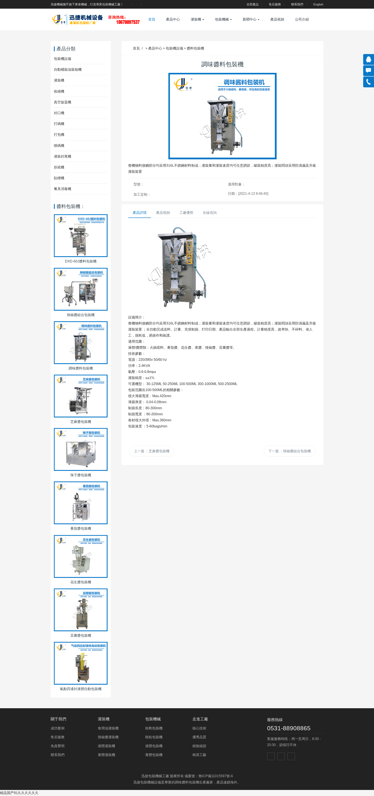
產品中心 (173, 19)
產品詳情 (140, 212)
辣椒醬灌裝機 (108, 737)
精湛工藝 (199, 755)
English (318, 4)
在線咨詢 (210, 212)
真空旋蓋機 (62, 102)
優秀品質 (199, 737)
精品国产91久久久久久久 (19, 793)
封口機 (59, 113)
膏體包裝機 (154, 755)
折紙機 (59, 167)
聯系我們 (297, 4)
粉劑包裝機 (154, 728)
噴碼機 (59, 145)
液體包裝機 (154, 746)
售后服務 (275, 4)
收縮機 (59, 91)
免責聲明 (57, 746)
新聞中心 (250, 19)
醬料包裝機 (195, 48)
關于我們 (58, 719)
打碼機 (59, 124)
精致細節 (199, 746)
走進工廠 (200, 719)
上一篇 (151, 451)
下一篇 (289, 451)
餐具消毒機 (62, 189)
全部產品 (253, 4)
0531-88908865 (289, 728)
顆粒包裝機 (154, 737)
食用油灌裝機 (108, 728)
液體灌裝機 (106, 746)
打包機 (59, 134)
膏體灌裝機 (106, 755)
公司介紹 (302, 19)
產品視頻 (277, 19)
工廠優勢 (186, 212)
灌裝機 (196, 19)
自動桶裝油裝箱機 (68, 69)
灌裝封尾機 (62, 156)
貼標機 (59, 178)
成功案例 (57, 728)
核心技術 (199, 728)
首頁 (151, 19)
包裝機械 (222, 19)
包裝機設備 (174, 48)
